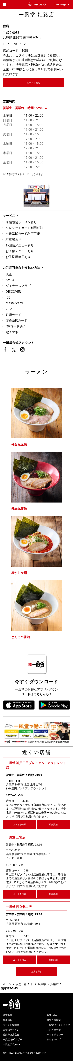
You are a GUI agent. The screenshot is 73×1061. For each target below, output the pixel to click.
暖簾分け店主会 (11, 1034)
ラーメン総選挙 (11, 1025)
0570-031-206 (19, 44)
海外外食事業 (54, 1020)
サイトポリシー (55, 1034)
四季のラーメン (11, 1030)
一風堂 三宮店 (16, 837)
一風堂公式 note (11, 1044)
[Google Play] (54, 705)
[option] (36, 506)
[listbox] (36, 506)
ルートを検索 (33, 83)
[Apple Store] (19, 705)
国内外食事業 (54, 1030)
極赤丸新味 (19, 508)
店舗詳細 (53, 824)
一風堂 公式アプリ (12, 1039)
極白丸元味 (19, 444)
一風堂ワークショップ (58, 1025)
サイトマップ (54, 1039)
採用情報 (7, 1020)
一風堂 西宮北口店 (19, 907)
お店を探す (36, 972)
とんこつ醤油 (20, 637)
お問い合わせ (54, 1015)
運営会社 (7, 1015)
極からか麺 (19, 573)
